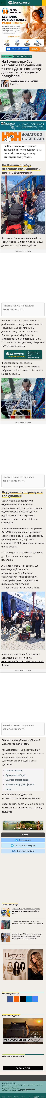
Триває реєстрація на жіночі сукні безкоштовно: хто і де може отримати (27, 922)
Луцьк (29, 56)
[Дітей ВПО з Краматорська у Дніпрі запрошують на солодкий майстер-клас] (5, 912)
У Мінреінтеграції (11, 565)
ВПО (18, 56)
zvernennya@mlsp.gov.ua (27, 1089)
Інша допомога (7, 56)
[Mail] (23, 999)
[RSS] (16, 999)
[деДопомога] (19, 2)
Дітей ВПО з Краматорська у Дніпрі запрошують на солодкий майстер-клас (26, 911)
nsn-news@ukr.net (22, 1090)
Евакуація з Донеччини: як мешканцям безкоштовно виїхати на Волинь (22, 661)
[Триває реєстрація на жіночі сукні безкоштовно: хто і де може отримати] (5, 924)
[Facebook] (10, 999)
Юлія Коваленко (22, 81)
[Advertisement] (23, 277)
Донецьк (23, 56)
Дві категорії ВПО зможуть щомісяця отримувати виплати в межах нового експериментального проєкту (27, 936)
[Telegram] (29, 999)
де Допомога (20, 743)
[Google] (35, 999)
